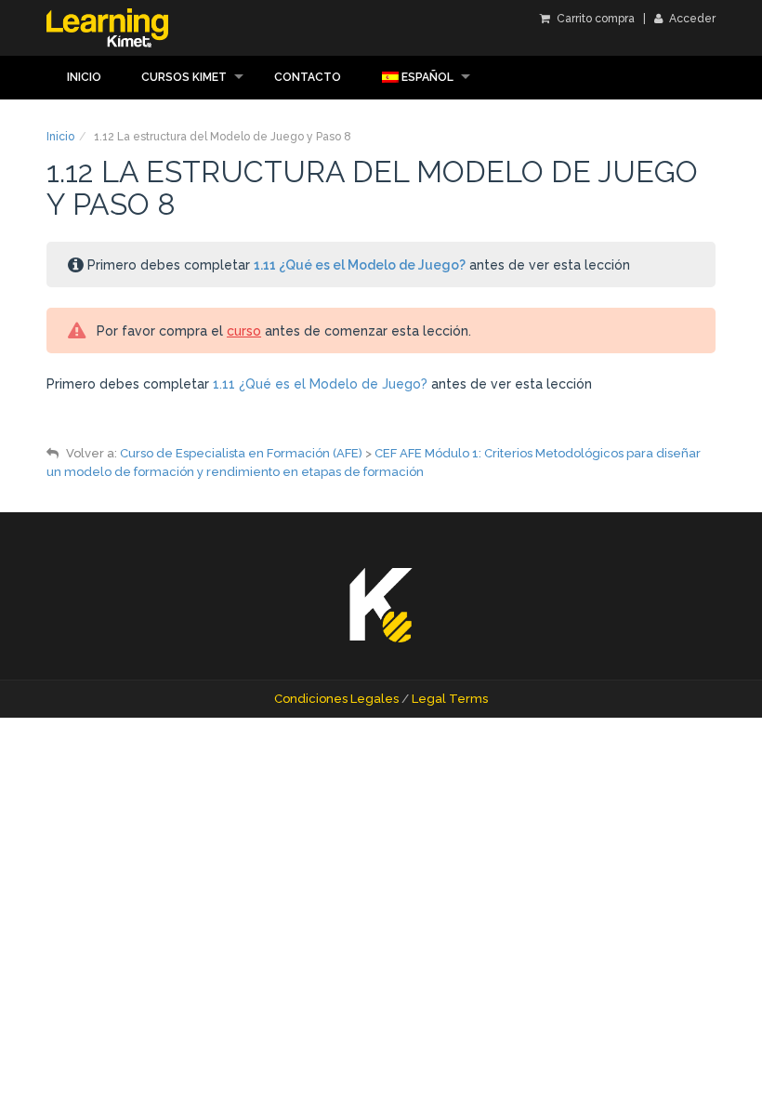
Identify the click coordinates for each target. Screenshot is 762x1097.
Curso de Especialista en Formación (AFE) (241, 453)
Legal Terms (450, 699)
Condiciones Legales (336, 699)
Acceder (691, 18)
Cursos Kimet (184, 77)
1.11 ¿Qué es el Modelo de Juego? (360, 265)
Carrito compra (594, 18)
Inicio (84, 77)
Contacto (307, 77)
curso (244, 331)
